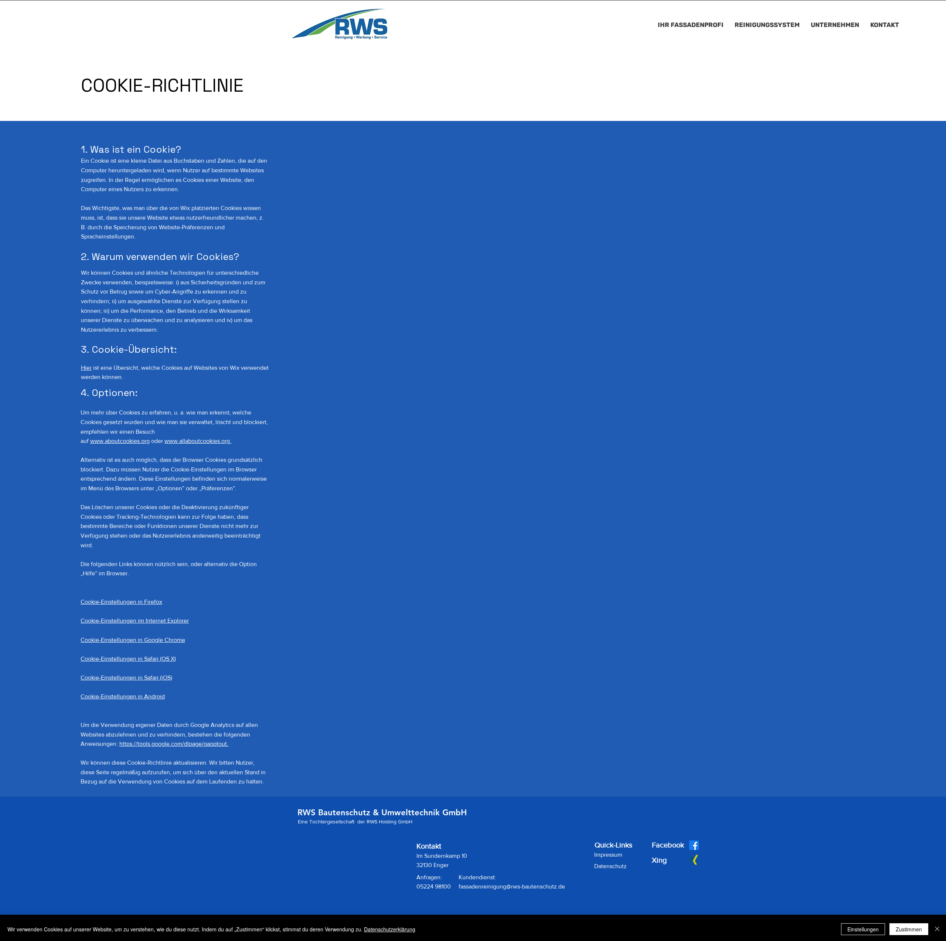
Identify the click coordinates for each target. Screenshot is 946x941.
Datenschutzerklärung (389, 929)
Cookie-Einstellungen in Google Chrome (133, 640)
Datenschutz (610, 866)
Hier (86, 368)
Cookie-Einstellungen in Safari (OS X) (128, 659)
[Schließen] (937, 929)
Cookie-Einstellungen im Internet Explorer (135, 620)
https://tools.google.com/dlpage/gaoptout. (173, 744)
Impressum (608, 855)
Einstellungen (863, 929)
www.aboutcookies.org (120, 441)
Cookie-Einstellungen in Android (123, 696)
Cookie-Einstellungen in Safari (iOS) (126, 677)
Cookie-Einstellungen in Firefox (121, 602)
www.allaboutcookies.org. (197, 441)
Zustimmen (909, 929)
